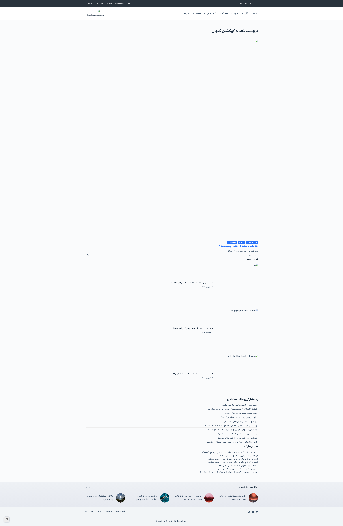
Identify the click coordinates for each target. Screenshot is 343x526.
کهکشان (241, 242)
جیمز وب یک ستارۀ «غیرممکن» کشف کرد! (240, 421)
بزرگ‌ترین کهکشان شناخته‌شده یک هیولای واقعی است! (190, 282)
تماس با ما (100, 3)
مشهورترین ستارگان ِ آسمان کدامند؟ (234, 455)
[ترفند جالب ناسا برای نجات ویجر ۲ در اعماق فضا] (236, 330)
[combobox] (174, 255)
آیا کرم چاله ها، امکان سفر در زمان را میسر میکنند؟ (229, 459)
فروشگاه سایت (119, 3)
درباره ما (109, 3)
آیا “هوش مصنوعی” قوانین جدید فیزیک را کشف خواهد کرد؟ (232, 429)
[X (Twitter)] (246, 3)
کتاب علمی (211, 13)
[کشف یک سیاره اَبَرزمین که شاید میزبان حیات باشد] (253, 498)
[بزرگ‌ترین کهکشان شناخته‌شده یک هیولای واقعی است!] (236, 285)
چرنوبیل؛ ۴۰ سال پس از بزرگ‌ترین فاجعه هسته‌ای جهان (188, 498)
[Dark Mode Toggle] (6, 519)
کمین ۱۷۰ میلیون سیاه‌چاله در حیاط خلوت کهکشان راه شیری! (232, 442)
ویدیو (198, 13)
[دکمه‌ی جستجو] (87, 255)
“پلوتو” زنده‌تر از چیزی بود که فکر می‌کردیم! (239, 417)
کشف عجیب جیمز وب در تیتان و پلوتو (241, 413)
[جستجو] (256, 3)
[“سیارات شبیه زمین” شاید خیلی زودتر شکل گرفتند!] (236, 376)
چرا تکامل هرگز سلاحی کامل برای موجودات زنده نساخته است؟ (231, 425)
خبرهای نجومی (252, 242)
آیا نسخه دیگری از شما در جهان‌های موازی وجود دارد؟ (145, 498)
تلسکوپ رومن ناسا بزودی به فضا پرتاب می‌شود (237, 438)
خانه (129, 3)
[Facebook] (251, 3)
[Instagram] (241, 3)
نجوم (236, 13)
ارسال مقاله (90, 3)
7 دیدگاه (230, 251)
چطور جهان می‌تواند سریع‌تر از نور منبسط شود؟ (237, 433)
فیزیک (225, 13)
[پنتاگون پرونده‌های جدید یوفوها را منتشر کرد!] (120, 498)
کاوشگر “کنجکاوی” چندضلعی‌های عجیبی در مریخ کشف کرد (232, 409)
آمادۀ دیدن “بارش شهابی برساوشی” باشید (239, 405)
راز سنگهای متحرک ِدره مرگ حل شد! (234, 465)
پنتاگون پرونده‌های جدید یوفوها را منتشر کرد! (100, 498)
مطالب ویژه (232, 242)
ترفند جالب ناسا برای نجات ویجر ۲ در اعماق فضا (193, 328)
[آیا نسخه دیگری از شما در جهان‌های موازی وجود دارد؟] (164, 498)
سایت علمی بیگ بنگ (95, 15)
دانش (246, 13)
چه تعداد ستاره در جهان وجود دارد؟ (238, 246)
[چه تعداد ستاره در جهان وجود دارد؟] (171, 140)
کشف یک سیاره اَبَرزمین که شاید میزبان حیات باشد (219, 472)
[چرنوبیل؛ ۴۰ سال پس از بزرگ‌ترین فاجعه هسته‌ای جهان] (209, 498)
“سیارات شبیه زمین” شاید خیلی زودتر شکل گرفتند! (192, 374)
